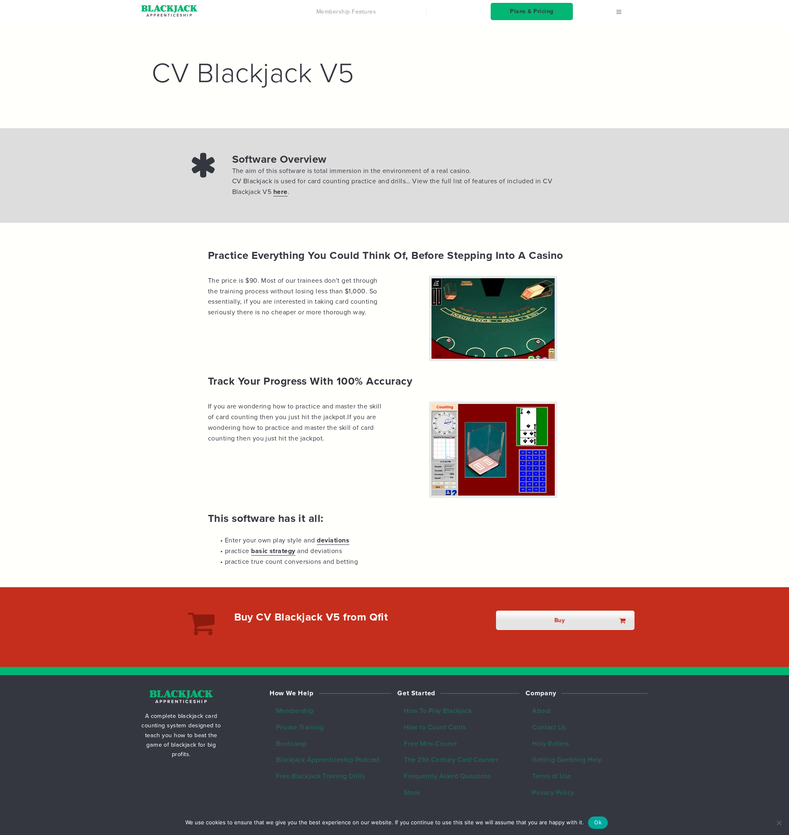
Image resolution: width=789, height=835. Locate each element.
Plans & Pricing (531, 11)
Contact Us (549, 727)
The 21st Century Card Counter (451, 760)
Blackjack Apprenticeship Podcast (327, 760)
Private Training (300, 727)
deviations (333, 540)
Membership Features (346, 11)
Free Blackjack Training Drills (320, 776)
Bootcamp (291, 744)
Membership (295, 711)
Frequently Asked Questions (447, 776)
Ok (598, 822)
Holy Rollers (550, 744)
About (541, 711)
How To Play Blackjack (438, 711)
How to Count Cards (435, 727)
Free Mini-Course (430, 744)
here (280, 192)
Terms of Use (552, 776)
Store (412, 793)
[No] (779, 823)
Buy (559, 620)
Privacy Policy (553, 793)
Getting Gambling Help (567, 760)
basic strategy (273, 551)
